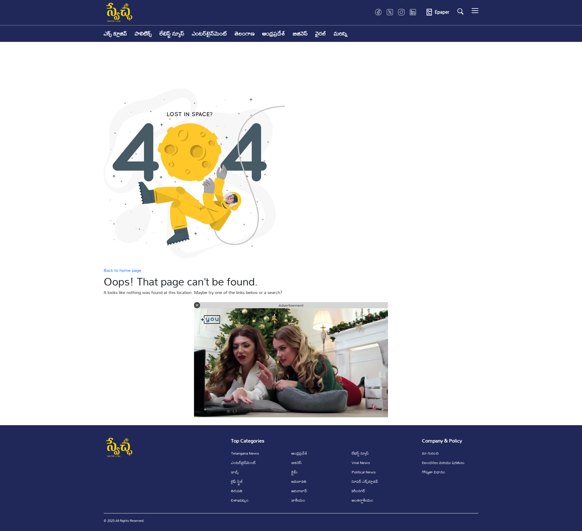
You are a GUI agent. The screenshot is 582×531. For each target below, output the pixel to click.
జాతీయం (298, 500)
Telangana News (245, 453)
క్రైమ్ (294, 472)
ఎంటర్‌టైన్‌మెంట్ (209, 33)
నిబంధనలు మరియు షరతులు (443, 462)
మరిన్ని (340, 33)
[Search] (460, 11)
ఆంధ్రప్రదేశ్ (273, 33)
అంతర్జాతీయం (362, 500)
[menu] (475, 12)
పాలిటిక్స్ (143, 33)
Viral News (361, 462)
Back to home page (122, 270)
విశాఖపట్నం (240, 500)
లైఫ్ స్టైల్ (237, 481)
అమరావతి (298, 481)
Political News (364, 472)
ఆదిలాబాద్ (299, 491)
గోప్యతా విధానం (433, 472)
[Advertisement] (291, 69)
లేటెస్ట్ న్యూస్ (171, 33)
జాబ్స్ (235, 472)
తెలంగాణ (245, 33)
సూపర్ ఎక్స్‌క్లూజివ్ (365, 481)
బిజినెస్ (300, 33)
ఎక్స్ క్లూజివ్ (115, 33)
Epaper (442, 12)
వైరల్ (320, 33)
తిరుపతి (236, 491)
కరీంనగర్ (358, 491)
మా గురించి (430, 453)
